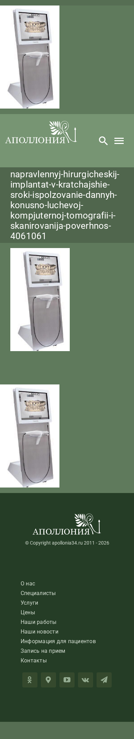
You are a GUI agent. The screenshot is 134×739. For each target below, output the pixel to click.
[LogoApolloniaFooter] (67, 516)
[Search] (103, 140)
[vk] (85, 679)
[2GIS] (48, 679)
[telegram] (104, 679)
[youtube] (67, 679)
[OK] (29, 679)
